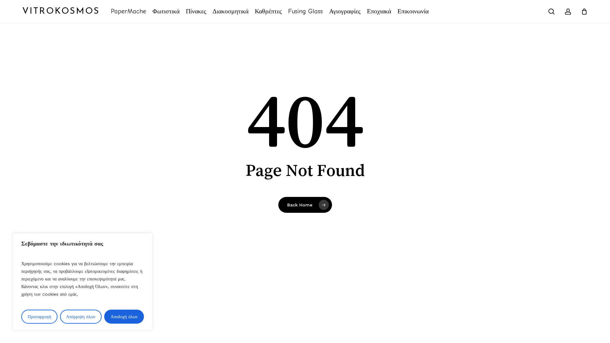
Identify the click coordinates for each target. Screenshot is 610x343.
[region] (82, 281)
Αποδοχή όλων (124, 316)
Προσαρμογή (39, 316)
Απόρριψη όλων (80, 316)
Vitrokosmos (61, 11)
